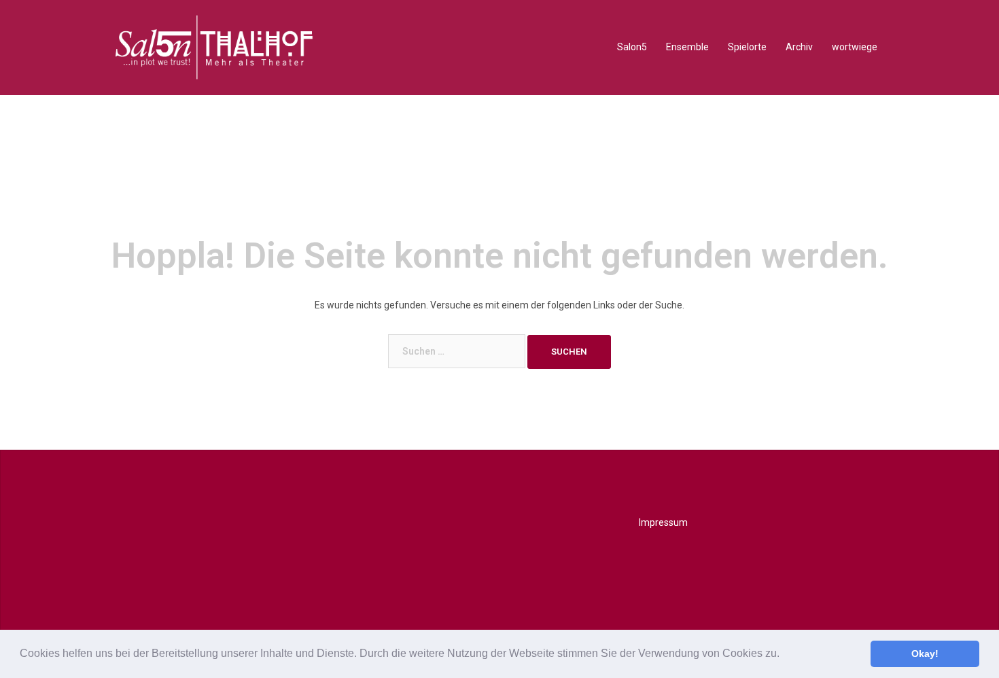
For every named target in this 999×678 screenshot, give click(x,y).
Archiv (799, 46)
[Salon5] (214, 46)
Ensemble (687, 46)
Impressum (663, 522)
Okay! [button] (925, 653)
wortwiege (854, 46)
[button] (784, 655)
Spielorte (747, 46)
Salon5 (632, 46)
